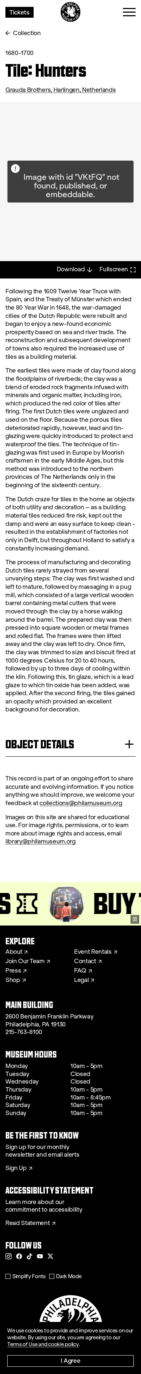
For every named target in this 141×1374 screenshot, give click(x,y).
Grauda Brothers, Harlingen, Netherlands (60, 89)
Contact (85, 961)
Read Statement (27, 1223)
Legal (81, 980)
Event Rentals (93, 952)
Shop (12, 980)
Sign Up (16, 1168)
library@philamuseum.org (40, 841)
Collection (27, 33)
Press (13, 971)
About (13, 952)
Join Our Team (24, 961)
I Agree (71, 1360)
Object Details (39, 744)
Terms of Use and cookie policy (43, 1344)
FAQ (80, 971)
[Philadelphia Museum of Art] (71, 12)
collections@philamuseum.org (80, 803)
